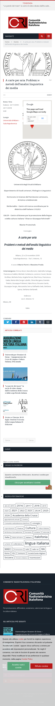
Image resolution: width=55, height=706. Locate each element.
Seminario (21, 553)
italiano (29, 537)
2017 (28, 505)
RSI (13, 553)
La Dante (7, 544)
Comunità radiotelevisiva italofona (16, 523)
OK (42, 118)
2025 (45, 510)
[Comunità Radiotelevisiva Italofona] (27, 22)
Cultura (30, 528)
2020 (6, 511)
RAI (43, 549)
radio (27, 549)
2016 (20, 505)
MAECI (8, 549)
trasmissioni (35, 557)
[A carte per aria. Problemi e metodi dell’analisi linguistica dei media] (27, 65)
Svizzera (9, 557)
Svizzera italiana (21, 558)
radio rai (35, 549)
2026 (7, 515)
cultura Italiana (43, 528)
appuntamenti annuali (12, 519)
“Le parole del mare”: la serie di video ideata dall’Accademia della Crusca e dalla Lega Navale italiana (28, 6)
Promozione (18, 549)
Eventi (49, 95)
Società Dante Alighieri (36, 553)
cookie (21, 639)
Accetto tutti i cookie (18, 666)
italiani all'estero (17, 537)
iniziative (37, 532)
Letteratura (17, 544)
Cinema (25, 519)
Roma (6, 553)
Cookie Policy (27, 659)
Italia (7, 537)
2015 (12, 506)
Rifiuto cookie (41, 666)
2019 (44, 506)
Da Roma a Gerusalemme (13, 532)
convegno (36, 523)
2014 (6, 506)
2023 (29, 510)
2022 (22, 510)
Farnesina (28, 532)
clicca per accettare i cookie (28, 482)
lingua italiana (37, 543)
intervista (46, 532)
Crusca (20, 528)
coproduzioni (9, 528)
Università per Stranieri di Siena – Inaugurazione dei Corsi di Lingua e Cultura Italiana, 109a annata (15, 358)
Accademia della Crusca (25, 515)
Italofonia (41, 537)
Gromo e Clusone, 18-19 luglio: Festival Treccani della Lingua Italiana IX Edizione (14, 421)
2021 (14, 510)
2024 (37, 510)
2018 (36, 505)
